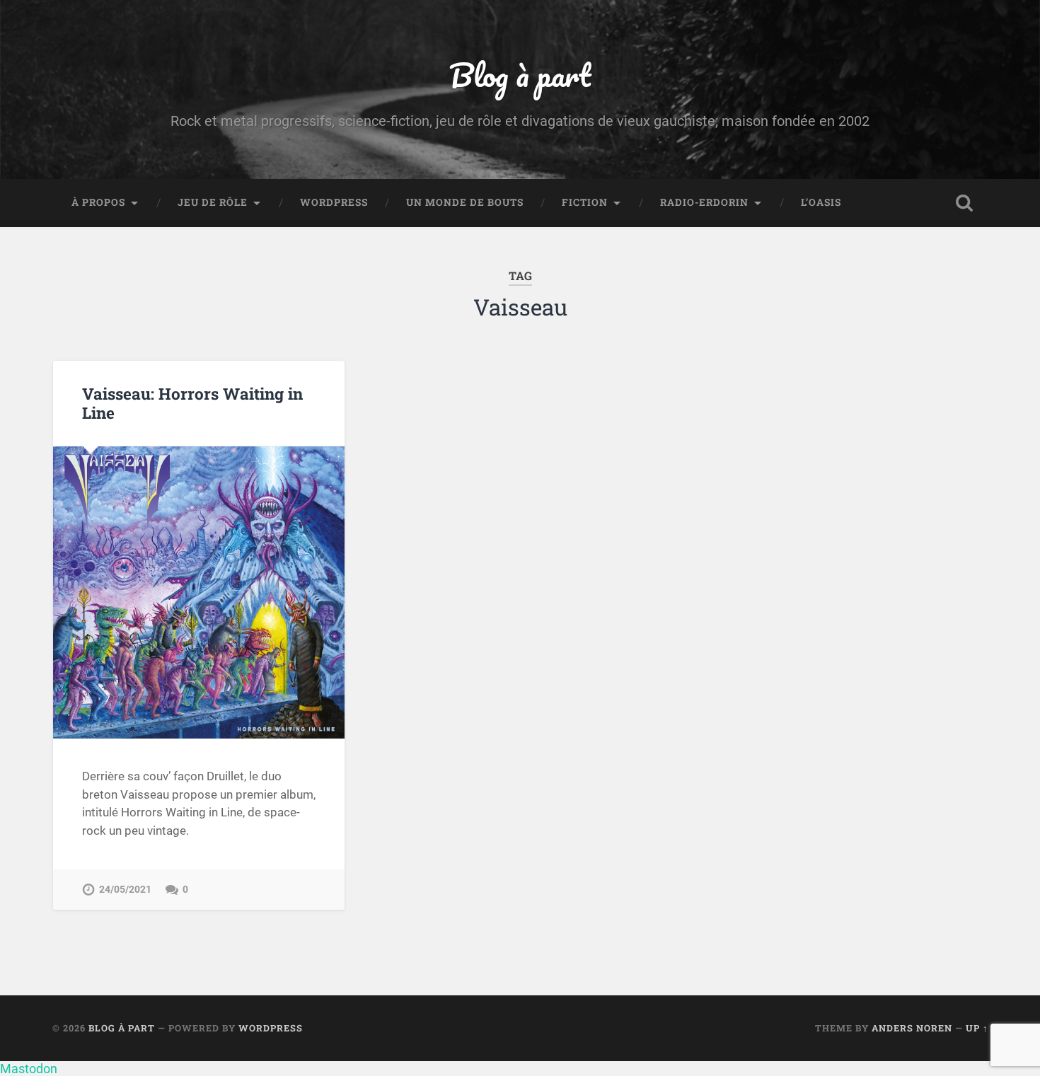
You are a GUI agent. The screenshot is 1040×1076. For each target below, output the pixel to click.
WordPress (334, 202)
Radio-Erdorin (704, 202)
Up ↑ (977, 1028)
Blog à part (520, 75)
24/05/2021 (125, 890)
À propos (98, 202)
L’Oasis (821, 202)
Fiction (585, 202)
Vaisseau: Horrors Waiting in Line (192, 403)
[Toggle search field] (964, 203)
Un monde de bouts (465, 202)
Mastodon (28, 1068)
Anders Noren (912, 1028)
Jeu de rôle (213, 202)
